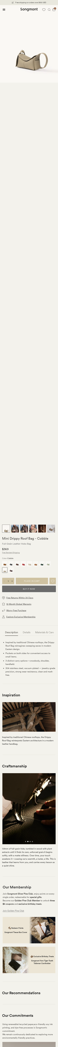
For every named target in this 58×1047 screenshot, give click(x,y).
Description (11, 632)
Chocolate (17, 563)
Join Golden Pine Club (13, 910)
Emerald (42, 563)
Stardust (11, 563)
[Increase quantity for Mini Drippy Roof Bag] (12, 581)
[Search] (49, 9)
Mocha (4, 563)
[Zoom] (29, 44)
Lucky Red (23, 563)
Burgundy (11, 570)
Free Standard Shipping (11, 553)
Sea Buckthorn (35, 563)
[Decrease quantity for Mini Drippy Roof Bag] (4, 581)
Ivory (29, 563)
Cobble (4, 570)
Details (26, 632)
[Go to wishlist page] (44, 9)
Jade (48, 563)
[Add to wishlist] (52, 581)
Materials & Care (44, 632)
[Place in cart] (32, 581)
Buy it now (29, 589)
